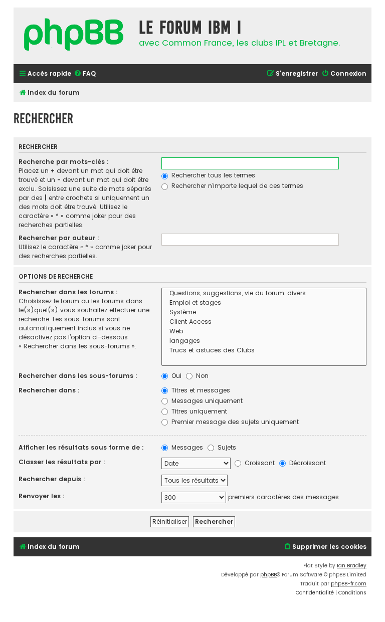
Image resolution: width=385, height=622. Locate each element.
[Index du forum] (73, 36)
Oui (175, 375)
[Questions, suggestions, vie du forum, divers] (263, 293)
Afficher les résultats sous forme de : (81, 447)
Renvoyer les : (42, 496)
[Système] (263, 312)
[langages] (263, 341)
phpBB (268, 574)
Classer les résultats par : (62, 462)
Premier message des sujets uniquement (234, 422)
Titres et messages (199, 390)
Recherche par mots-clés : (64, 161)
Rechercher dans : (49, 390)
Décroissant (306, 463)
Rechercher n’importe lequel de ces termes (236, 185)
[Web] (263, 331)
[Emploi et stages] (263, 303)
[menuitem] (85, 74)
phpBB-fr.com (348, 583)
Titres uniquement (198, 411)
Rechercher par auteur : (59, 238)
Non (201, 375)
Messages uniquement (206, 400)
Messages (186, 447)
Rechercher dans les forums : (68, 292)
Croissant (259, 463)
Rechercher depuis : (52, 479)
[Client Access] (263, 322)
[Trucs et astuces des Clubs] (263, 350)
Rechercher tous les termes (212, 175)
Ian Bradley (351, 565)
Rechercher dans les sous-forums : (78, 375)
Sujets (226, 447)
